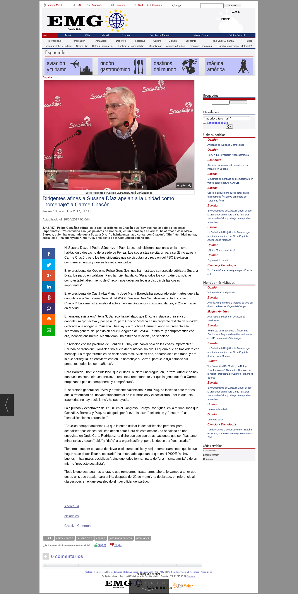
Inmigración (79, 40)
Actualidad (101, 40)
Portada (88, 572)
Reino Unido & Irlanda (222, 40)
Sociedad (140, 40)
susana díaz (84, 538)
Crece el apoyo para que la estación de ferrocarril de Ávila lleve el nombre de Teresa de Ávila (228, 196)
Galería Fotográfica (102, 46)
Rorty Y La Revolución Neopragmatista (228, 155)
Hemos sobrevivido (217, 409)
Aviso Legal (206, 572)
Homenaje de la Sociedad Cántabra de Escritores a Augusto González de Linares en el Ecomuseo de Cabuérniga (229, 334)
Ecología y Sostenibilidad (131, 46)
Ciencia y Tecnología (201, 46)
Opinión (173, 40)
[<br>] (122, 565)
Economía (190, 40)
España (126, 35)
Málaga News (201, 35)
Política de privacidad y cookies (183, 572)
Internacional (54, 40)
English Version (211, 455)
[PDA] (45, 5)
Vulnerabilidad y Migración (221, 292)
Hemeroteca (100, 572)
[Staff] (135, 5)
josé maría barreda (121, 538)
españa (100, 538)
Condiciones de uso (217, 122)
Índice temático (114, 572)
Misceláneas (155, 46)
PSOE (48, 538)
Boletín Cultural (237, 35)
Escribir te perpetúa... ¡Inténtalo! (235, 46)
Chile (88, 35)
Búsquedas (145, 572)
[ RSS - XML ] (159, 572)
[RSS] (74, 5)
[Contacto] (149, 5)
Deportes (121, 40)
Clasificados (209, 450)
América (69, 35)
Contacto (208, 459)
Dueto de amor (215, 419)
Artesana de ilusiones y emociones (225, 144)
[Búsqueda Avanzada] (88, 5)
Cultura (157, 40)
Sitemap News (131, 572)
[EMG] (126, 588)
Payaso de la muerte (218, 260)
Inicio (45, 35)
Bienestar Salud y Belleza (58, 46)
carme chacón (64, 538)
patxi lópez (142, 538)
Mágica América (218, 311)
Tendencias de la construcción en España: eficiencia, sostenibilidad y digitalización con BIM (230, 433)
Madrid (235, 18)
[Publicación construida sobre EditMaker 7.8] (183, 588)
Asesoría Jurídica (175, 46)
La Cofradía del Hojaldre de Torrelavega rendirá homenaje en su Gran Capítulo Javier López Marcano (228, 236)
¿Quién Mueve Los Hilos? (221, 250)
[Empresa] (113, 5)
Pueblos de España (160, 35)
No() (118, 545)
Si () (102, 545)
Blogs (249, 40)
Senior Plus (82, 46)
